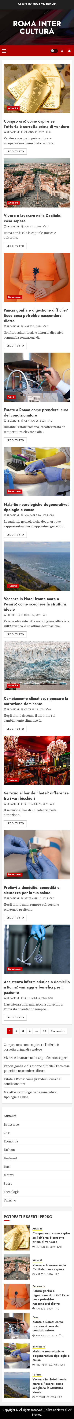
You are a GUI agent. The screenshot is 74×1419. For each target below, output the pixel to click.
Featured (10, 1158)
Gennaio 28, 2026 (35, 421)
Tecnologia (12, 1192)
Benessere (14, 297)
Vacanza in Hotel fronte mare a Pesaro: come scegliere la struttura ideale (35, 604)
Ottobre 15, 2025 (34, 709)
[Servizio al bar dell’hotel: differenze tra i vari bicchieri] (37, 760)
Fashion (9, 1150)
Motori (9, 1175)
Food (7, 1167)
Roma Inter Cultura (37, 27)
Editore (11, 615)
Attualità (13, 108)
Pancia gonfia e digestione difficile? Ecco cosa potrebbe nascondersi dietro (36, 316)
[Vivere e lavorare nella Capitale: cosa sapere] (37, 182)
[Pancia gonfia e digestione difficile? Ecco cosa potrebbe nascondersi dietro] (37, 277)
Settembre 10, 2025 (36, 898)
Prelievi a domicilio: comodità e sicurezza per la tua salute (32, 890)
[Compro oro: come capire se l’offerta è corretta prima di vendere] (37, 88)
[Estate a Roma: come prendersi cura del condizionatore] (37, 377)
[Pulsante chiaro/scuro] (54, 51)
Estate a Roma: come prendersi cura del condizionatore (36, 412)
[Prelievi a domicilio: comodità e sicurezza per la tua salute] (37, 854)
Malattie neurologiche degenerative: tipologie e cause (36, 507)
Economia (11, 1141)
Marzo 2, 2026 (33, 226)
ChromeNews (55, 1410)
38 (44, 1031)
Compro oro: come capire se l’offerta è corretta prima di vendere (36, 124)
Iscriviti (69, 51)
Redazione (13, 132)
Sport (8, 1183)
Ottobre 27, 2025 (31, 615)
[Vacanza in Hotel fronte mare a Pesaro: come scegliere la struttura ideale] (37, 566)
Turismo (12, 585)
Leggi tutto (15, 151)
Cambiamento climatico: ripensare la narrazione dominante (36, 701)
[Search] (62, 51)
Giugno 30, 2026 (34, 132)
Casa (11, 397)
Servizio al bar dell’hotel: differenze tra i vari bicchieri (36, 795)
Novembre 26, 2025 (36, 515)
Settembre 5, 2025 (35, 998)
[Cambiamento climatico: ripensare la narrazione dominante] (37, 665)
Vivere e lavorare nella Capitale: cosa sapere (32, 218)
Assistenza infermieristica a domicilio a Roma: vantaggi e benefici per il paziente (37, 987)
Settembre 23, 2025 (36, 804)
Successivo (58, 1031)
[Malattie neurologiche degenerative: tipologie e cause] (37, 471)
